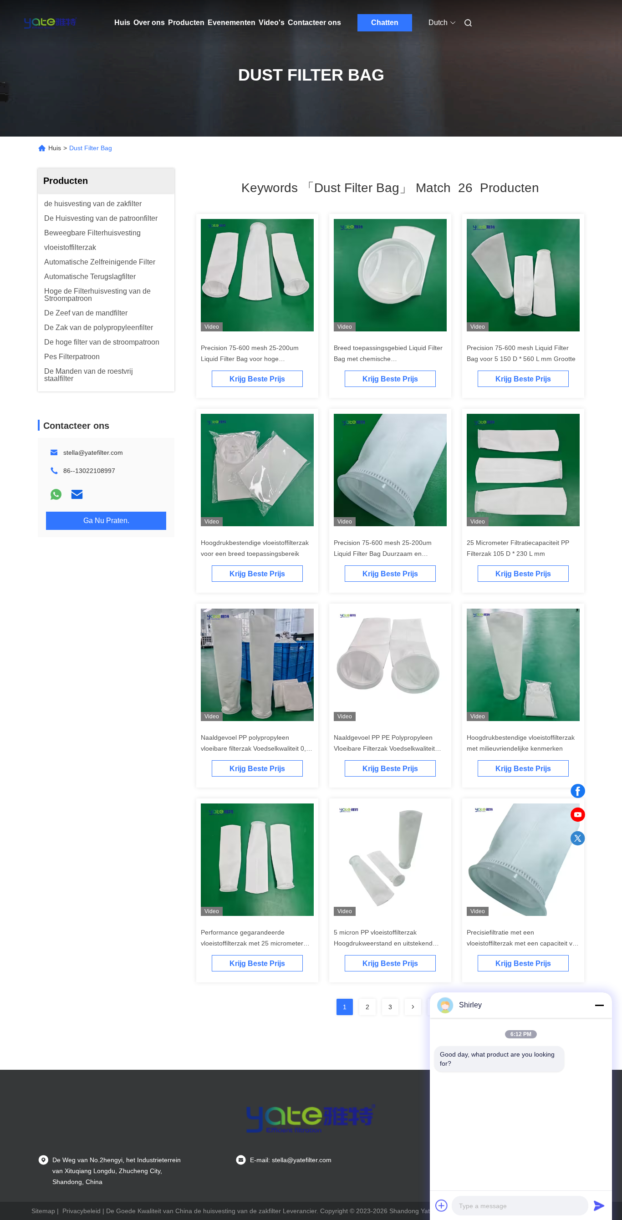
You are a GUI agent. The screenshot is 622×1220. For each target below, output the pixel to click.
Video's (272, 22)
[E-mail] (77, 494)
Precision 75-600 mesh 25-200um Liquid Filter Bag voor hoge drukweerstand (250, 358)
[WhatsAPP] (56, 494)
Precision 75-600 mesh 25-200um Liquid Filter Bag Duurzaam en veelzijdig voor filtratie (383, 553)
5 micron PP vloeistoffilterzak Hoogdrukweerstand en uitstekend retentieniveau (383, 943)
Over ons (149, 22)
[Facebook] (578, 791)
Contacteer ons (314, 22)
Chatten (384, 22)
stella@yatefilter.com (93, 452)
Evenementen (231, 22)
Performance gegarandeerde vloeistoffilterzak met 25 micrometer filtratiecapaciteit (252, 943)
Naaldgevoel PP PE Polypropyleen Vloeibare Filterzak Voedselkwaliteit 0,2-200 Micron (384, 748)
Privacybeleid (81, 1211)
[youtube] (578, 815)
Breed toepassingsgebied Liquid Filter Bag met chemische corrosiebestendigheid (388, 358)
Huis (122, 22)
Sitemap (43, 1211)
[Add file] (441, 1205)
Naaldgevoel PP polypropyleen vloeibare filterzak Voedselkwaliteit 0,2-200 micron (256, 748)
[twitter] (578, 838)
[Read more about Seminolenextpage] (413, 1007)
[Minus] (599, 1005)
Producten (186, 22)
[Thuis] (50, 22)
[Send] (599, 1205)
